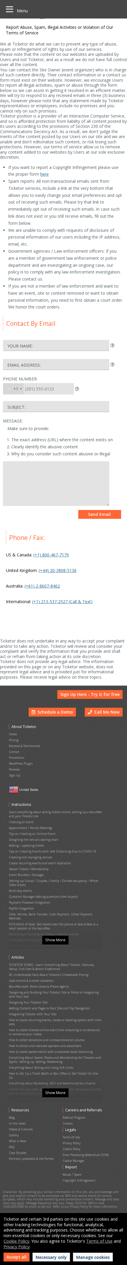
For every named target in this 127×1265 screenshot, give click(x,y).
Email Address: (24, 365)
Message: (13, 421)
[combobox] (13, 388)
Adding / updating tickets (26, 845)
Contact (14, 752)
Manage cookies (93, 1257)
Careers (68, 1123)
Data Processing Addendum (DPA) (86, 1155)
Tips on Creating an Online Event (32, 834)
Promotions (16, 758)
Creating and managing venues (30, 857)
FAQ (12, 1147)
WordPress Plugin (21, 763)
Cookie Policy (71, 1149)
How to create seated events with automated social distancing (51, 1052)
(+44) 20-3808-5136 (57, 570)
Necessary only (51, 1257)
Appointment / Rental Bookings (30, 828)
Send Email (99, 514)
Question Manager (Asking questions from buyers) (43, 897)
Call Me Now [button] (106, 712)
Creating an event (21, 822)
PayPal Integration (21, 908)
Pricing (13, 740)
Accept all (16, 1257)
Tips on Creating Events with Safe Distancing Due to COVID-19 (52, 851)
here (44, 174)
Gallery (14, 1135)
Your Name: (20, 346)
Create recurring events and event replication (40, 863)
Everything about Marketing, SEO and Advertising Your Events (52, 1083)
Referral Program (74, 1117)
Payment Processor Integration (29, 902)
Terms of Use (71, 1137)
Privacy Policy (72, 1143)
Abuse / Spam (72, 1174)
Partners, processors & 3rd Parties (31, 1159)
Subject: (16, 407)
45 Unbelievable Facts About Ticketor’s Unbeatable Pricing (48, 975)
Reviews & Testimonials (24, 746)
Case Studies (17, 1153)
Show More (55, 939)
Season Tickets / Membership (28, 869)
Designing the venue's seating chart (33, 840)
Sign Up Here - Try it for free (90, 694)
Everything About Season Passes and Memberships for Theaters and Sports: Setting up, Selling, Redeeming (55, 1060)
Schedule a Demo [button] (54, 712)
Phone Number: (20, 379)
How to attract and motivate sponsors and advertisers (45, 1046)
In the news (17, 1123)
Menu (20, 11)
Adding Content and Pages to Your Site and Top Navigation (49, 1008)
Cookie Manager (73, 1161)
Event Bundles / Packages (26, 875)
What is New (17, 1141)
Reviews (14, 769)
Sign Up (14, 775)
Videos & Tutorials (21, 1129)
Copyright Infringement (79, 1180)
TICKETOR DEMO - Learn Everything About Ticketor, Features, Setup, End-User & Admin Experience (52, 967)
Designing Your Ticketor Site (28, 1002)
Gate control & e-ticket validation (31, 981)
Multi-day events (20, 891)
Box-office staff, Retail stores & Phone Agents (39, 986)
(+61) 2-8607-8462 (42, 586)
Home (13, 734)
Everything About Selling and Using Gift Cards (41, 1068)
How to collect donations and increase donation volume (46, 1040)
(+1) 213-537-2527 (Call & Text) (62, 601)
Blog (11, 1117)
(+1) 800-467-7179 (51, 555)
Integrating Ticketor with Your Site (32, 1014)
